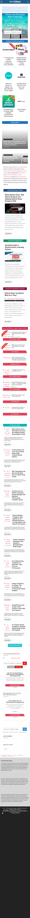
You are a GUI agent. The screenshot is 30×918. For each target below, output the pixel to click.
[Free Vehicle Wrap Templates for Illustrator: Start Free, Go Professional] (7, 561)
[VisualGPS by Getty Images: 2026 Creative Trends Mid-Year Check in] (7, 605)
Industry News (15, 122)
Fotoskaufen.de (5, 913)
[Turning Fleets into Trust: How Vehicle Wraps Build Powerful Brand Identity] (7, 450)
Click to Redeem (21, 114)
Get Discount (15, 401)
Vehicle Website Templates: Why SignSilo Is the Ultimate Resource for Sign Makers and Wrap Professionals (19, 520)
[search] (13, 32)
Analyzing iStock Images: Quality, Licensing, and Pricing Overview (21, 61)
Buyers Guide (7, 212)
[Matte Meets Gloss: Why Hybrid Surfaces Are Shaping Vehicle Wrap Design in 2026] (7, 429)
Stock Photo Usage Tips (15, 240)
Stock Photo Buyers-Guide (15, 190)
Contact (14, 857)
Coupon (20, 667)
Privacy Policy (20, 857)
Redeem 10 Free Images (9, 118)
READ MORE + (8, 233)
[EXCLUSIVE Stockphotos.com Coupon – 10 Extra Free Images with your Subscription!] (7, 384)
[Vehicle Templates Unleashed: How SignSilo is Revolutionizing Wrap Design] (8, 539)
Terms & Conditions (8, 886)
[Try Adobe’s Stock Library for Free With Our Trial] (7, 372)
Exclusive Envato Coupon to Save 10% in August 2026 (18, 408)
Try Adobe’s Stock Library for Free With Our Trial (18, 370)
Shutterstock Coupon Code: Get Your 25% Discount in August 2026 (19, 333)
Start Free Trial (8, 93)
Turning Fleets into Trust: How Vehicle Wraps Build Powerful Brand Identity (18, 453)
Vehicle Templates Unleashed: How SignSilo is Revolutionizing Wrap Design (19, 543)
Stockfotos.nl (12, 914)
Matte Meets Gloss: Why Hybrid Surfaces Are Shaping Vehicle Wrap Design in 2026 (14, 198)
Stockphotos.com (11, 27)
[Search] (28, 2)
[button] (24, 32)
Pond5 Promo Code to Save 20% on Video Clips (18, 395)
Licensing (18, 260)
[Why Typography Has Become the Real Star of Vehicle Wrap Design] (7, 471)
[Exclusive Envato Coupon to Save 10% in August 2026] (7, 409)
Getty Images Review (21, 110)
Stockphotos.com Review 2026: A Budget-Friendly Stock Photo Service (9, 113)
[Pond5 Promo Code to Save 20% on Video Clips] (7, 397)
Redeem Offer (9, 67)
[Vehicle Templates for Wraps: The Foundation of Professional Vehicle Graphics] (7, 583)
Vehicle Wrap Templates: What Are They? (14, 294)
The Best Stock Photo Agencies (15, 41)
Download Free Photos (22, 90)
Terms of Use (10, 858)
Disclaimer (4, 858)
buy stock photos (21, 176)
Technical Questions (20, 300)
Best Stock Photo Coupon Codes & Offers (15, 328)
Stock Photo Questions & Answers (15, 288)
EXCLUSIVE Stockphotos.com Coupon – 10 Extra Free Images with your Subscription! (19, 383)
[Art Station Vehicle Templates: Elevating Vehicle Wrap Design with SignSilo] (7, 625)
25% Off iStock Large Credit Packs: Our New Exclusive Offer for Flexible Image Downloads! (19, 359)
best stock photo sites (21, 167)
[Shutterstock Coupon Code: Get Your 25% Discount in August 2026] (7, 334)
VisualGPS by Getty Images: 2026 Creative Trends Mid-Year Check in (18, 607)
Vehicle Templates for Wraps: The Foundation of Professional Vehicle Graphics (18, 587)
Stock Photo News (15, 425)
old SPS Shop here (18, 29)
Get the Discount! (21, 67)
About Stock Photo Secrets (6, 857)
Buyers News (13, 212)
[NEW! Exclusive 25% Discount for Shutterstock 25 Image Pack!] (7, 347)
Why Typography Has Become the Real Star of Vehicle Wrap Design (18, 474)
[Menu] (1, 2)
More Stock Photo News (15, 645)
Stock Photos (22, 173)
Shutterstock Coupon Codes (10, 171)
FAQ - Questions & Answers (10, 260)
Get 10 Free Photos (15, 376)
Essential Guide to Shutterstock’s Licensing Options (14, 247)
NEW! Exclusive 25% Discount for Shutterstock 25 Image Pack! (18, 346)
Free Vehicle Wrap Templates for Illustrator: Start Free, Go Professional (18, 564)
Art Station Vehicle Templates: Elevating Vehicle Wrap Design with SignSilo (18, 627)
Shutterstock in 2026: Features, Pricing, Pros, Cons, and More (9, 61)
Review (12, 667)
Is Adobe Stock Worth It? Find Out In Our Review (21, 86)
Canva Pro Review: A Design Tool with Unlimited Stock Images (8, 87)
